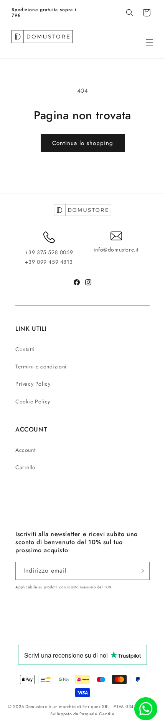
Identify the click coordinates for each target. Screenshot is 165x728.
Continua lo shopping (82, 143)
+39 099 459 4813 (49, 262)
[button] (129, 12)
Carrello (25, 467)
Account (25, 450)
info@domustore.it (116, 249)
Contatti (25, 349)
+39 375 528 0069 (49, 252)
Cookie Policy (32, 401)
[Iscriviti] (140, 571)
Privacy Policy (32, 384)
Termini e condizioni (41, 366)
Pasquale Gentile (96, 714)
